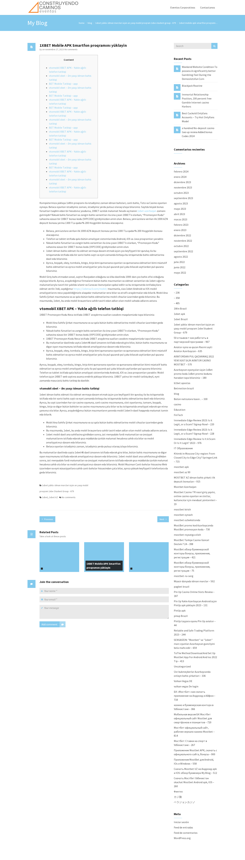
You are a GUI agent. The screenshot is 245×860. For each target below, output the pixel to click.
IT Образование (183, 448)
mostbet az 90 (182, 472)
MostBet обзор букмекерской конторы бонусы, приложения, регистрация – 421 (192, 553)
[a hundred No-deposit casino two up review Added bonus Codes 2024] (177, 129)
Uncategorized (182, 666)
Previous (48, 519)
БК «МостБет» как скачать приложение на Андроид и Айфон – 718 (194, 695)
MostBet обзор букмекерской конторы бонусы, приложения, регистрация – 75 (192, 566)
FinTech (178, 415)
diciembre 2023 (182, 182)
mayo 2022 (180, 272)
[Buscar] (214, 46)
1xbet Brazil (181, 319)
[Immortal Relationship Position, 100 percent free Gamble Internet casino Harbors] (177, 96)
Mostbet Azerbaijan (185, 486)
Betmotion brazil (184, 388)
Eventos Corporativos (182, 7)
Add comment (50, 624)
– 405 (177, 303)
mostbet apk (181, 467)
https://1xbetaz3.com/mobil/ (90, 288)
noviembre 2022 (183, 240)
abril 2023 (179, 214)
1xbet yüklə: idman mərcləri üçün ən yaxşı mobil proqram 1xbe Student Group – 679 (194, 328)
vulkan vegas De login (186, 686)
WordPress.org (182, 838)
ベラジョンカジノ (184, 802)
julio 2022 (179, 262)
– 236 (177, 292)
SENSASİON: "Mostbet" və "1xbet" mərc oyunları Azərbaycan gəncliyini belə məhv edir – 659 (194, 643)
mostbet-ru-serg (183, 576)
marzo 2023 (180, 219)
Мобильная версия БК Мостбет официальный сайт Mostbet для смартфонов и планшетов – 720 (193, 718)
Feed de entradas (183, 827)
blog (90, 22)
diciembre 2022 (182, 235)
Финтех (178, 791)
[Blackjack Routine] (177, 87)
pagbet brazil (181, 586)
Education (179, 409)
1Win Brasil (180, 308)
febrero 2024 (181, 171)
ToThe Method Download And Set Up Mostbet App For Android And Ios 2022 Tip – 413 (195, 657)
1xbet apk (179, 313)
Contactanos (207, 7)
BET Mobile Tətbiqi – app (63, 83)
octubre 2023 (181, 192)
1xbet (45, 497)
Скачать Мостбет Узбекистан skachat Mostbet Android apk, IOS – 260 (194, 782)
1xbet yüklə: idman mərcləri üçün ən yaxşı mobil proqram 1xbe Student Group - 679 (135, 22)
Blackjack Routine (192, 85)
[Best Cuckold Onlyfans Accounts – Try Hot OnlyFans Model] (177, 115)
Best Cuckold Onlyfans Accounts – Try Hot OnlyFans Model (198, 117)
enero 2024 (180, 176)
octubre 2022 (181, 246)
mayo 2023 (180, 208)
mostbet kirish (182, 509)
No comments (71, 49)
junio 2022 (179, 267)
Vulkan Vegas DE (183, 681)
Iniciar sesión (181, 822)
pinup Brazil (181, 616)
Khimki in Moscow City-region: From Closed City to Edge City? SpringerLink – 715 (195, 457)
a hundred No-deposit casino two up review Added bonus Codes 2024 (198, 132)
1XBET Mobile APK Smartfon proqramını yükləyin (103, 565)
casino (177, 404)
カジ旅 (178, 796)
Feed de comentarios (186, 832)
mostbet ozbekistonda (187, 520)
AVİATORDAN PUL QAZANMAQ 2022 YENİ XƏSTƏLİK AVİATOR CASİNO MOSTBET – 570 (194, 360)
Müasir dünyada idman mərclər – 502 (194, 581)
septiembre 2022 (183, 251)
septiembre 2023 (183, 198)
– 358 (177, 298)
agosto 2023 (181, 203)
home (81, 22)
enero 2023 (180, 230)
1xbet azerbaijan (146, 211)
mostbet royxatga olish (187, 534)
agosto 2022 (181, 256)
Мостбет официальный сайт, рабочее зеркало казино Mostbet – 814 (194, 731)
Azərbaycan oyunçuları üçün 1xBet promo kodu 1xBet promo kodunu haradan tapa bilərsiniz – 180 (193, 373)
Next (162, 519)
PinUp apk (180, 610)
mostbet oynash (183, 514)
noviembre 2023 (183, 187)
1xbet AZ (53, 497)
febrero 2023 (181, 224)
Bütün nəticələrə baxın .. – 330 (191, 399)
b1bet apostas (182, 383)
